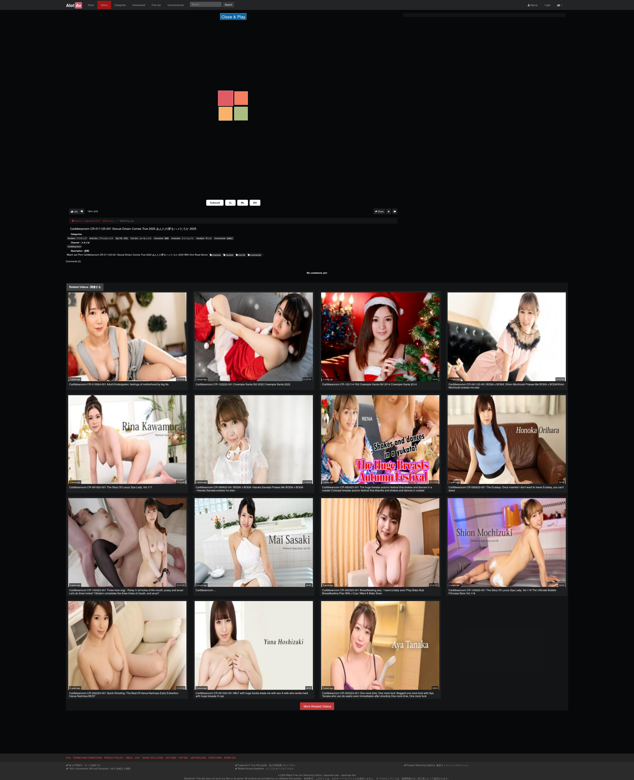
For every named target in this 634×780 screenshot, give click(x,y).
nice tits (241, 254)
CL (230, 202)
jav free (170, 757)
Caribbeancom (74, 246)
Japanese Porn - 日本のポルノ (100, 220)
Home (91, 5)
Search (228, 4)
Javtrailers (198, 757)
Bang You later (152, 757)
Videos (104, 5)
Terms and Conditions (87, 757)
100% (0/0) (93, 211)
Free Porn (215, 757)
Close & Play (233, 16)
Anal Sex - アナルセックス (101, 238)
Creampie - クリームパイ (182, 238)
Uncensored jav (176, 5)
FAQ (68, 757)
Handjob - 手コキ (204, 238)
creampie (216, 254)
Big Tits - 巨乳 (122, 238)
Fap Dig (183, 757)
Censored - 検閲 (161, 238)
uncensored (255, 254)
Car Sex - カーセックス (141, 238)
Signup (534, 5)
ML (242, 202)
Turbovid (215, 202)
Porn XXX (230, 757)
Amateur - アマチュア (77, 238)
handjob (229, 254)
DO (255, 202)
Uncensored (138, 5)
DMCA (129, 757)
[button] (559, 5)
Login (547, 5)
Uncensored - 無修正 (223, 238)
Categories (120, 5)
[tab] (85, 287)
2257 (137, 757)
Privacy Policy (113, 757)
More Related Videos (317, 706)
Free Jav (156, 5)
